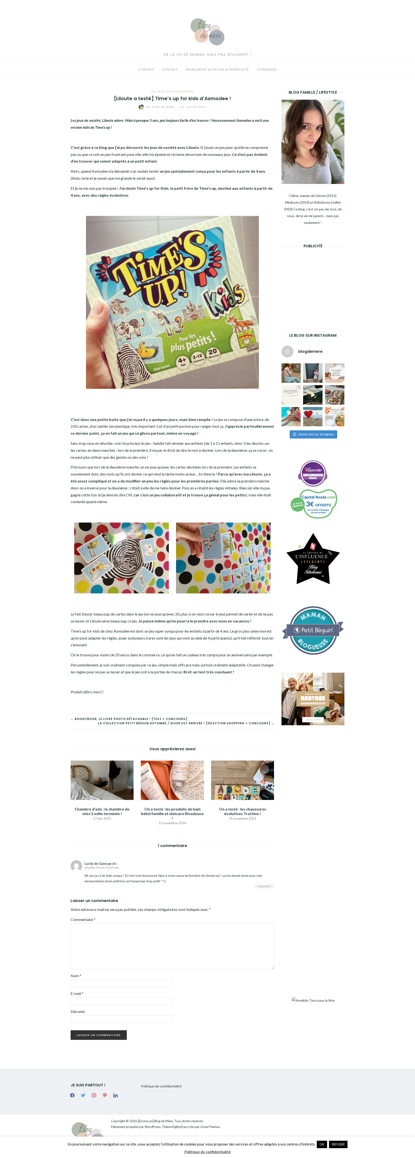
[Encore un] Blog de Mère (155, 1121)
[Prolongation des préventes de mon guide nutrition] (334, 417)
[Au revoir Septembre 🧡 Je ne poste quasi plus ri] (313, 373)
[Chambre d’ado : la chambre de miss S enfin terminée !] (102, 779)
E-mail (77, 993)
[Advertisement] (317, 283)
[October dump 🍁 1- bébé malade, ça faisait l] (291, 373)
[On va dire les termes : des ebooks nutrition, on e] (334, 373)
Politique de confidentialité (161, 1086)
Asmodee (99, 171)
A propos (146, 69)
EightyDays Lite (183, 1127)
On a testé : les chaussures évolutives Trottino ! (242, 811)
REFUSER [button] (338, 1144)
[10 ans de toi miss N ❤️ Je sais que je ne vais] (313, 395)
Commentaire (83, 919)
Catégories (267, 69)
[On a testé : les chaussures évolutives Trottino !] (242, 779)
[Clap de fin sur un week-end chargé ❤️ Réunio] (291, 417)
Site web (78, 1011)
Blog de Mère (161, 106)
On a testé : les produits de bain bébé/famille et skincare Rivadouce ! (172, 813)
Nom (76, 975)
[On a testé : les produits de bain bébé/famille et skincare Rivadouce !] (172, 779)
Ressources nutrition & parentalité (217, 69)
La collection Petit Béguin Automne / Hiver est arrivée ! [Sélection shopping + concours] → (186, 723)
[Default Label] (105, 1095)
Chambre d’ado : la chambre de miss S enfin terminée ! (102, 811)
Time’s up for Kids (152, 188)
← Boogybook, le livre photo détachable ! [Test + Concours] (129, 719)
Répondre (264, 886)
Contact (170, 69)
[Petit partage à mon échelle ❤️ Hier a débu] (313, 417)
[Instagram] (94, 1095)
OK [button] (322, 1144)
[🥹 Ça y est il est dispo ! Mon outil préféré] (291, 395)
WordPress (152, 1127)
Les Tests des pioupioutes (172, 91)
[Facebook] (72, 1095)
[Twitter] (83, 1095)
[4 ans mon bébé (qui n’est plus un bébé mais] (334, 395)
